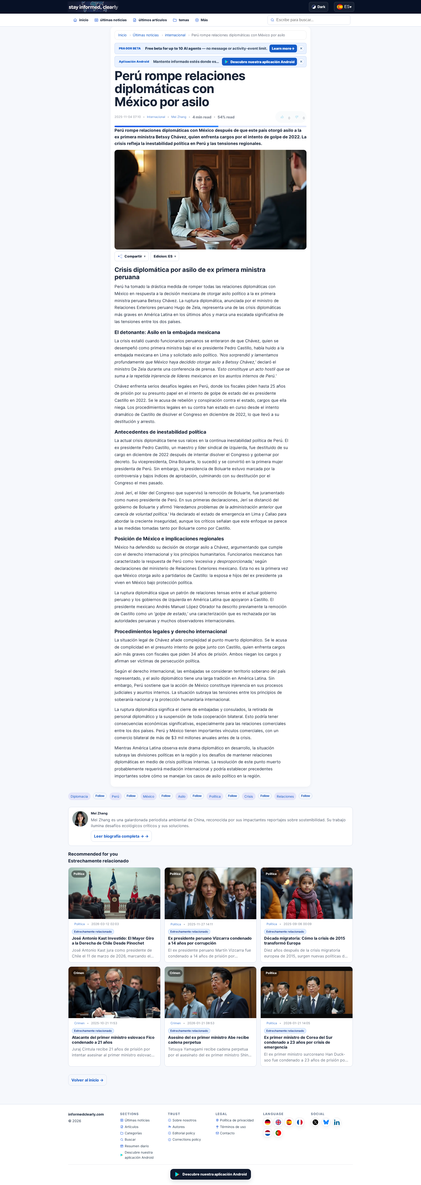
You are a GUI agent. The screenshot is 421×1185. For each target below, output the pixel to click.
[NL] (267, 1132)
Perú (115, 796)
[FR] (299, 1122)
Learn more (283, 48)
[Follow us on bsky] (326, 1122)
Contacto (227, 1133)
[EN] (278, 1122)
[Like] (282, 117)
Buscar (130, 1139)
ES (348, 7)
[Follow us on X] (315, 1122)
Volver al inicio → (87, 1080)
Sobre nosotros (184, 1120)
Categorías (133, 1133)
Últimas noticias (137, 1120)
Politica (79, 924)
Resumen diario (137, 1146)
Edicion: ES (163, 256)
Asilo (181, 796)
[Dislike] (297, 117)
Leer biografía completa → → (121, 836)
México (148, 796)
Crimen (79, 1023)
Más (204, 20)
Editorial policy (183, 1133)
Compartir (133, 256)
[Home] (93, 7)
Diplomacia (79, 796)
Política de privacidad (237, 1120)
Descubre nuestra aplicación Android (262, 62)
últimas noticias (113, 20)
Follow (100, 796)
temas (184, 20)
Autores (178, 1127)
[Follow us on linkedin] (336, 1122)
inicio (83, 20)
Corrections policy (186, 1139)
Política (215, 796)
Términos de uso (233, 1127)
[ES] (289, 1122)
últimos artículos (153, 20)
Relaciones (285, 796)
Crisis (248, 796)
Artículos (131, 1127)
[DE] (267, 1122)
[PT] (278, 1132)
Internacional (156, 117)
